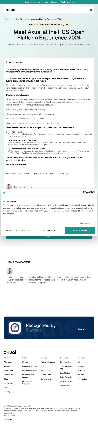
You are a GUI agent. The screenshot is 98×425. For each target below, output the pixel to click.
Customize (47, 230)
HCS (28, 78)
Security (7, 392)
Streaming (8, 366)
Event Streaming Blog (66, 367)
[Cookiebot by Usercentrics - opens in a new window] (84, 192)
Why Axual (8, 362)
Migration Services (29, 370)
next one (45, 71)
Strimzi (25, 362)
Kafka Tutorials (66, 377)
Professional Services (27, 382)
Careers (81, 366)
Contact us (82, 379)
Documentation (66, 381)
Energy (43, 366)
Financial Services (48, 362)
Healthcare (45, 370)
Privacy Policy (9, 416)
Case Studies (65, 373)
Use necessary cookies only (18, 230)
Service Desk (65, 386)
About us (81, 362)
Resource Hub (65, 362)
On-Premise (8, 383)
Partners (81, 370)
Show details (84, 223)
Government (46, 379)
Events (7, 19)
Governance (8, 370)
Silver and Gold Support (28, 376)
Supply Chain (46, 375)
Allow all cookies (80, 230)
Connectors (8, 375)
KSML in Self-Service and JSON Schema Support (69, 142)
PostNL (84, 99)
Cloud (6, 387)
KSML (6, 379)
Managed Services (29, 366)
